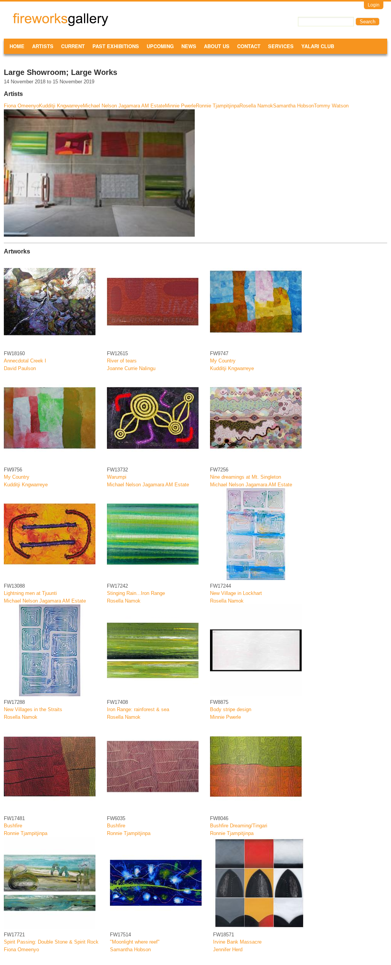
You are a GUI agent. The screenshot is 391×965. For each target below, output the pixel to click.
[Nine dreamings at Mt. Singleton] (256, 462)
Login (374, 5)
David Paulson (20, 368)
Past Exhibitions (115, 46)
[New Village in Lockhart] (256, 578)
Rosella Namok (256, 106)
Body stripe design (230, 709)
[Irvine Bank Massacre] (259, 927)
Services (281, 46)
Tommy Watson (331, 106)
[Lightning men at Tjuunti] (49, 578)
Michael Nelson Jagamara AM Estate (124, 106)
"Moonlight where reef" (135, 942)
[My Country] (256, 346)
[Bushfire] (49, 811)
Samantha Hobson (293, 106)
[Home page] (60, 25)
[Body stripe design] (256, 694)
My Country (223, 361)
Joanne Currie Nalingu (131, 368)
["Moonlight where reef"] (156, 927)
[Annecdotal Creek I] (49, 346)
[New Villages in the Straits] (49, 694)
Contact (248, 46)
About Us (216, 46)
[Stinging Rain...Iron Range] (153, 578)
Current (73, 46)
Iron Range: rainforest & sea (138, 709)
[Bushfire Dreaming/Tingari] (256, 811)
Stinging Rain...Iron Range (136, 593)
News (188, 46)
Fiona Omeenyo (21, 106)
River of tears (122, 361)
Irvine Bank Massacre (237, 942)
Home (17, 46)
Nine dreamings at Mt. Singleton (245, 477)
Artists (42, 46)
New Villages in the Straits (33, 709)
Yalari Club (317, 46)
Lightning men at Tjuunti (30, 593)
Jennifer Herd (227, 949)
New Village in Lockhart (236, 593)
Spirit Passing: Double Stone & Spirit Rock (51, 942)
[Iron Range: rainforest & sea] (153, 694)
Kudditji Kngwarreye (61, 106)
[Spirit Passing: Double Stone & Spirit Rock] (49, 927)
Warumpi (116, 477)
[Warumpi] (153, 462)
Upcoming (160, 46)
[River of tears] (153, 346)
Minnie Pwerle (180, 106)
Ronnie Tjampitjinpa (217, 106)
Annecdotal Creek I (25, 361)
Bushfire (13, 826)
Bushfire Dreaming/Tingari (238, 826)
